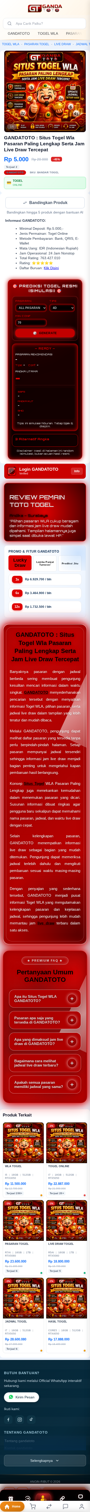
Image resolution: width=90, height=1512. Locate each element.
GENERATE (45, 333)
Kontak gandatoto (18, 1449)
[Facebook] (8, 1420)
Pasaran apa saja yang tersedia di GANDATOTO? (37, 1020)
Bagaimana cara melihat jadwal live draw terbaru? (36, 1063)
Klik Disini (51, 268)
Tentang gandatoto (19, 1441)
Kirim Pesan (25, 1398)
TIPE (53, 301)
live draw (46, 923)
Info (77, 471)
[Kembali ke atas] (80, 1478)
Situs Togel (34, 784)
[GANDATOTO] (45, 8)
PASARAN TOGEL (36, 44)
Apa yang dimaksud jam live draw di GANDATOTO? (38, 1042)
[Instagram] (20, 1420)
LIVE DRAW (62, 44)
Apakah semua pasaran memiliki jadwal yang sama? (38, 1085)
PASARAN (23, 301)
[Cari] (9, 23)
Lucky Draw (20, 563)
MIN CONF (23, 316)
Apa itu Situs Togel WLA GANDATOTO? (35, 999)
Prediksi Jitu (70, 564)
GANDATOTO (19, 33)
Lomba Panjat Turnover (45, 564)
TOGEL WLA (48, 33)
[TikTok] (31, 1420)
